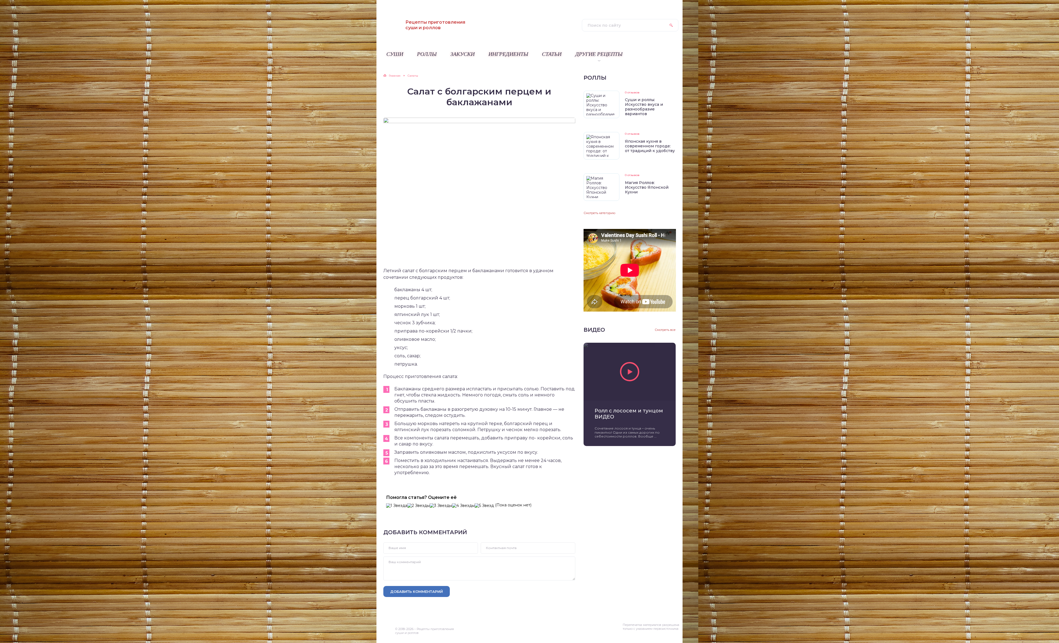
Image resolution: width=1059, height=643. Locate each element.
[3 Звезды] (441, 505)
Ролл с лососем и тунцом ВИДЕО (629, 414)
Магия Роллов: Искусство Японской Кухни (646, 187)
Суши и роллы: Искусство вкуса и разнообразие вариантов (644, 106)
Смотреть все (665, 330)
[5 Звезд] (484, 505)
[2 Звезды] (418, 505)
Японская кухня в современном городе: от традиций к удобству (650, 146)
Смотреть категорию (599, 213)
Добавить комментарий (416, 591)
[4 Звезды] (463, 505)
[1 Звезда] (396, 505)
